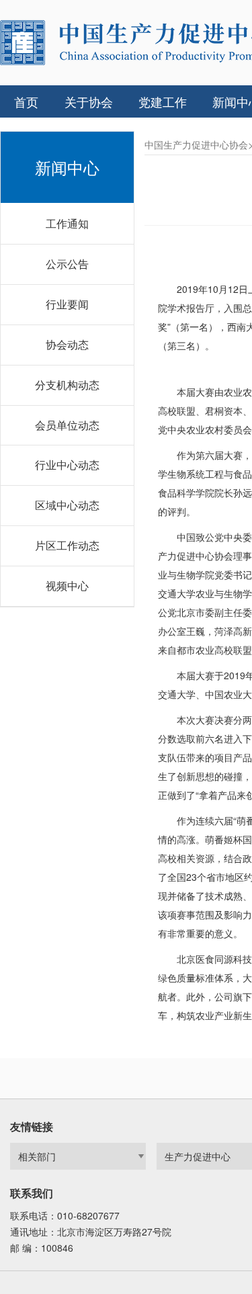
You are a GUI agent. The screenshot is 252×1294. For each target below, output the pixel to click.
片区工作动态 (67, 545)
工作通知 (67, 223)
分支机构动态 (67, 384)
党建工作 (162, 101)
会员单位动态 (67, 425)
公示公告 (67, 263)
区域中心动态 (67, 505)
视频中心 (67, 585)
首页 (26, 101)
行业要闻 (67, 304)
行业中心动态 (67, 464)
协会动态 (67, 344)
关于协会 (89, 101)
